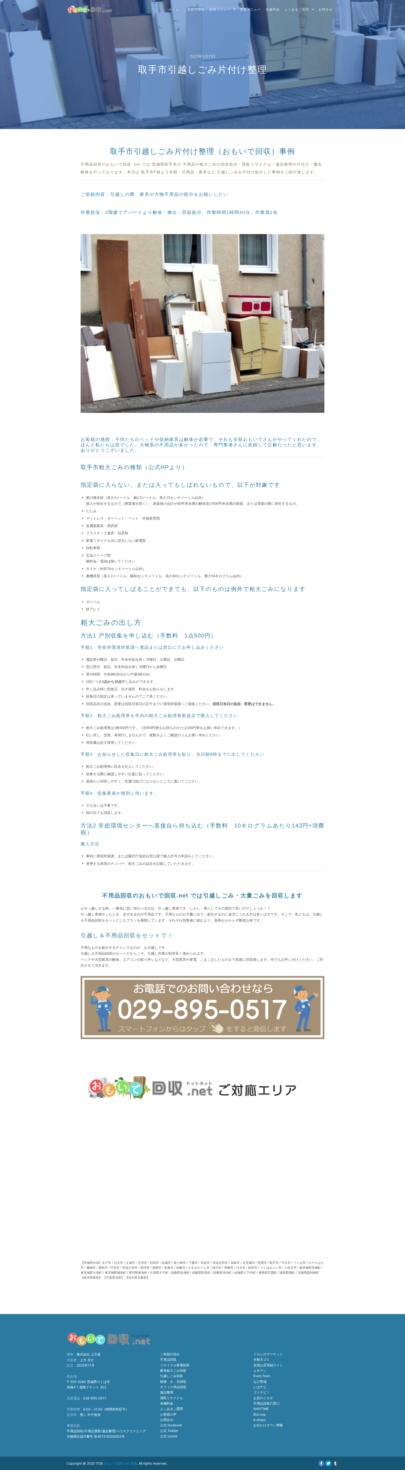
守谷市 (115, 1267)
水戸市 (106, 1263)
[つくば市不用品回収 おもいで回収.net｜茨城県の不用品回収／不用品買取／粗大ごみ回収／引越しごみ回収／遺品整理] (90, 9)
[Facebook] (321, 1463)
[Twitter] (328, 1463)
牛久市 (286, 1263)
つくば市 (299, 1263)
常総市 (205, 1263)
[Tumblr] (335, 1463)
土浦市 (130, 1263)
